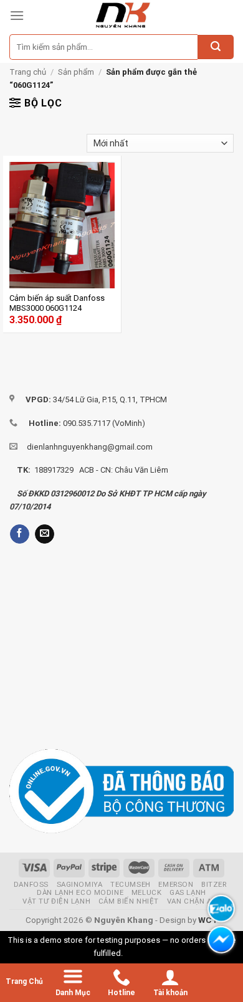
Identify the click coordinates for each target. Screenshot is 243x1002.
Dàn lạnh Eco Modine (80, 892)
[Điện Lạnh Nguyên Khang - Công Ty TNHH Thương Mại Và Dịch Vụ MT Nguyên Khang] (122, 15)
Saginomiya (80, 884)
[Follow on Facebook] (19, 534)
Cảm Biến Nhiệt (128, 901)
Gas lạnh (187, 892)
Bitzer (213, 884)
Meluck (146, 892)
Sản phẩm (76, 72)
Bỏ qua (137, 953)
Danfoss (31, 884)
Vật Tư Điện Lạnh (56, 901)
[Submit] (216, 47)
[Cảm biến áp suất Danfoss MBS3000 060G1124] (62, 225)
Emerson (175, 884)
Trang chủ (27, 72)
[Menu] (16, 15)
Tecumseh (130, 884)
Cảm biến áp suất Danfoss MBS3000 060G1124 (57, 303)
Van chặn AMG (195, 901)
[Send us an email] (44, 534)
